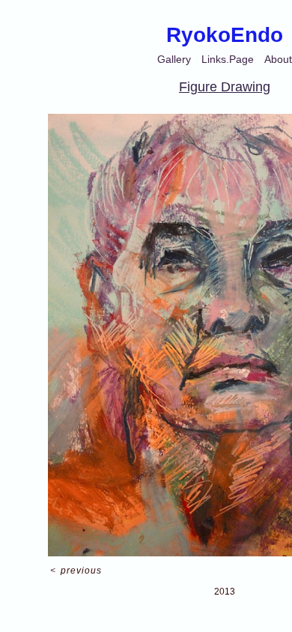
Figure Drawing (224, 86)
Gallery (174, 59)
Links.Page (227, 59)
